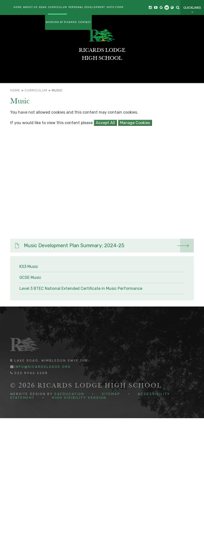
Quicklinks (192, 7)
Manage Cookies (135, 122)
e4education (69, 394)
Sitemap (111, 394)
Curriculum (36, 90)
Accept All (105, 122)
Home (15, 90)
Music (57, 90)
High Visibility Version (79, 397)
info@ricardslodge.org (42, 367)
